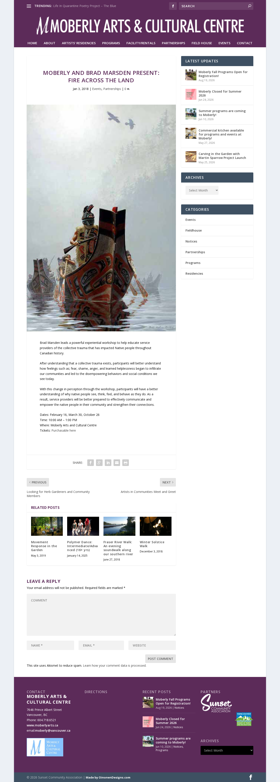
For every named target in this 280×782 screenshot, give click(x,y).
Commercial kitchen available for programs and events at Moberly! (221, 134)
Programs (111, 43)
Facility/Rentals (140, 43)
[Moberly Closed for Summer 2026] (191, 94)
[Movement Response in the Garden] (47, 526)
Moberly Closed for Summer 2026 (220, 93)
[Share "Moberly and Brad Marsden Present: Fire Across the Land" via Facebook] (90, 462)
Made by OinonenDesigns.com (108, 777)
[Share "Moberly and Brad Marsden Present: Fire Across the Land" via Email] (116, 462)
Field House (202, 43)
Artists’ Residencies (79, 43)
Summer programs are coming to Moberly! (222, 113)
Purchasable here (63, 430)
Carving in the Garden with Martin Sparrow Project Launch (222, 156)
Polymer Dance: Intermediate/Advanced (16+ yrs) (82, 546)
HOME (32, 43)
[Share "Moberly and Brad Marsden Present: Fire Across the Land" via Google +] (99, 462)
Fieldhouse (194, 230)
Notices (191, 241)
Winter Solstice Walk (152, 544)
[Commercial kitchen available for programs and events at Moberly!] (191, 133)
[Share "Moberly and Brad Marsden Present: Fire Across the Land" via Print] (125, 462)
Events (224, 43)
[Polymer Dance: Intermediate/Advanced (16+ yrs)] (83, 526)
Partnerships (173, 43)
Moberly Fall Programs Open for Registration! (223, 74)
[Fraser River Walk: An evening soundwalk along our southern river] (119, 526)
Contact (244, 43)
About (49, 43)
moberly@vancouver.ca (52, 730)
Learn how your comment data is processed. (114, 665)
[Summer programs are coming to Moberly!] (191, 113)
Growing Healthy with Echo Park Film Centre (84, 6)
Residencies (194, 273)
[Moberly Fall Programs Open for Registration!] (191, 74)
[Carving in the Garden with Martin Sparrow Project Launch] (191, 156)
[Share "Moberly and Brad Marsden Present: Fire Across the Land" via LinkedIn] (108, 462)
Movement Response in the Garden (44, 546)
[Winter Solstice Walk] (156, 526)
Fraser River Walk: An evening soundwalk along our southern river (118, 548)
